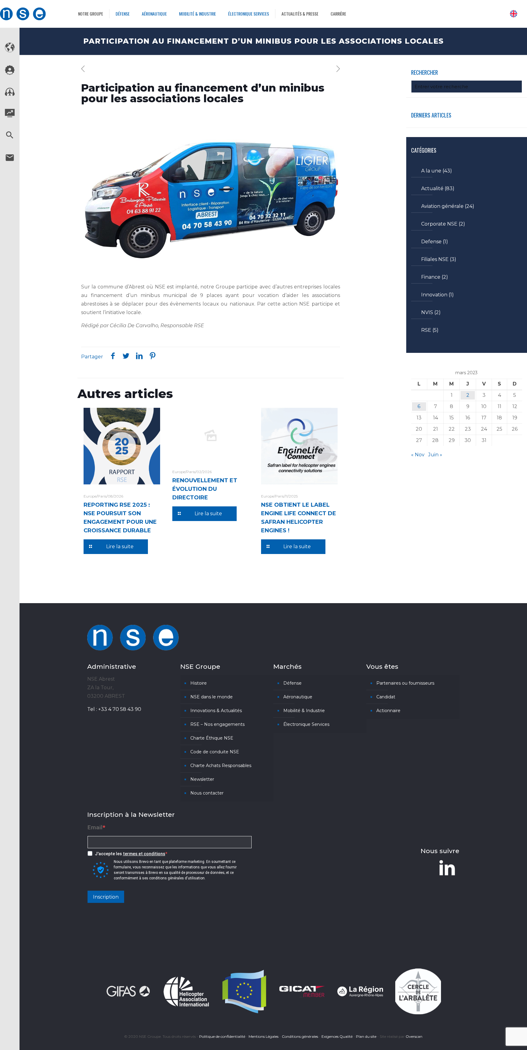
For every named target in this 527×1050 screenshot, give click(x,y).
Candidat (385, 697)
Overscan (414, 1036)
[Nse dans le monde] (10, 51)
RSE (426, 330)
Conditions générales (300, 1036)
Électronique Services (306, 724)
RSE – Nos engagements (217, 724)
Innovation (434, 295)
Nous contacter (207, 793)
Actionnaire (388, 710)
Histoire (198, 683)
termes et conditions (144, 853)
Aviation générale (442, 206)
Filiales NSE (435, 259)
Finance (430, 277)
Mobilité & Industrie (304, 710)
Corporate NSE (439, 224)
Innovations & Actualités (216, 710)
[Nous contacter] (10, 161)
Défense (292, 683)
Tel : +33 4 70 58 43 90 (114, 709)
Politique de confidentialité (222, 1036)
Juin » (435, 455)
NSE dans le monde (211, 697)
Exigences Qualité (337, 1036)
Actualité (432, 188)
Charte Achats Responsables (220, 765)
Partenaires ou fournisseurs (405, 683)
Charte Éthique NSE (211, 738)
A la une (431, 171)
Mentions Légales (263, 1036)
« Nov (418, 455)
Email (95, 827)
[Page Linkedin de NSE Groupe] (447, 867)
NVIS (427, 312)
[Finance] (10, 116)
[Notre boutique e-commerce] (10, 94)
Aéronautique (297, 697)
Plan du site (366, 1036)
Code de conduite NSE (214, 752)
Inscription (106, 897)
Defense (431, 241)
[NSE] (23, 13)
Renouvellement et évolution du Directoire (204, 489)
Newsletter (202, 779)
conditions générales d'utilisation (177, 878)
